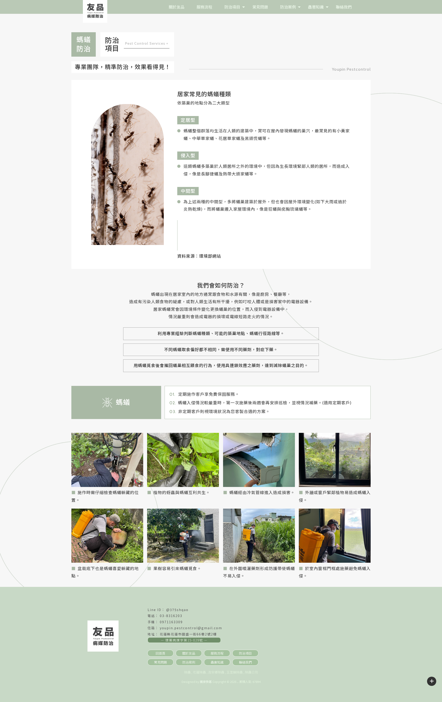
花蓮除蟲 (199, 672)
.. (237, 681)
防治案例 (288, 7)
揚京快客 (206, 681)
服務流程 (204, 7)
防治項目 (232, 7)
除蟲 (187, 672)
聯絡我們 (344, 7)
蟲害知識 (316, 7)
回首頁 (160, 653)
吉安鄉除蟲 (216, 672)
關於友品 (176, 7)
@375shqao (177, 609)
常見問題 (260, 7)
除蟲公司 (251, 672)
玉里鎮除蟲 (235, 672)
